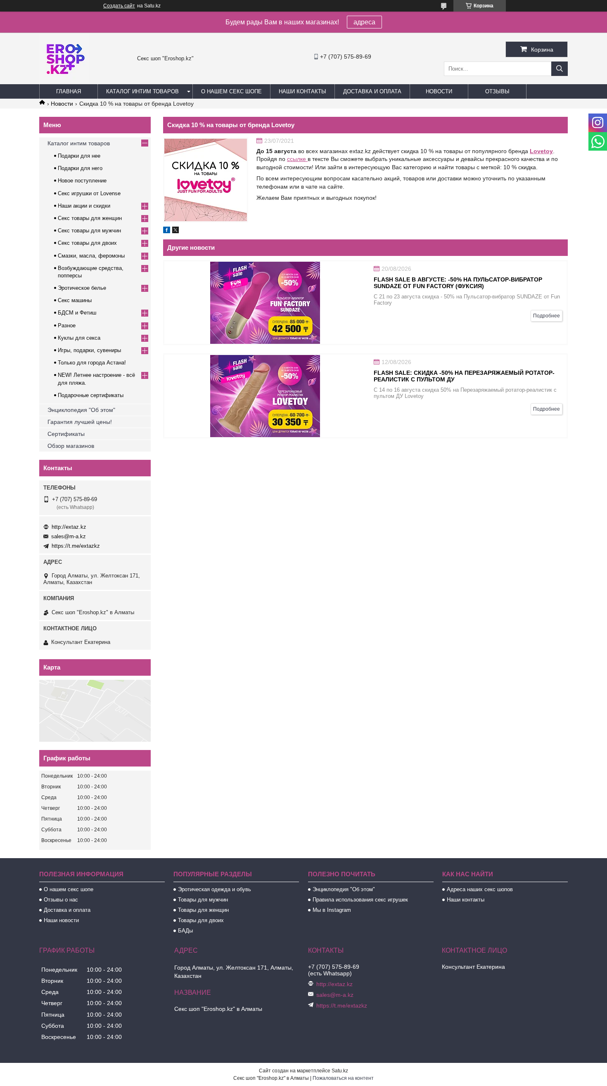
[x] (175, 231)
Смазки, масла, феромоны (91, 256)
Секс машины (75, 300)
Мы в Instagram (332, 910)
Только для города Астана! (92, 363)
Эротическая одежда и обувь (214, 889)
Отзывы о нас (61, 900)
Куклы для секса (79, 338)
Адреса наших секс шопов (480, 889)
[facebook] (166, 231)
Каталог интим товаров (142, 91)
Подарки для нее (79, 156)
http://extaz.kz (69, 527)
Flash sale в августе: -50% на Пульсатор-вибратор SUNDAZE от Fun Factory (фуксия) (458, 282)
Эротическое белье (82, 288)
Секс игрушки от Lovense (89, 193)
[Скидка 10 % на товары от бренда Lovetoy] (205, 179)
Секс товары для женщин (90, 218)
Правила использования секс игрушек (360, 900)
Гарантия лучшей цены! (79, 422)
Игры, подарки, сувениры (89, 350)
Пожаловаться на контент (343, 1078)
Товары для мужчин (203, 900)
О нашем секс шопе (231, 91)
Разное (67, 325)
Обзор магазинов (70, 445)
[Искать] (559, 69)
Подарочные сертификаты (90, 395)
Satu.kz (340, 1071)
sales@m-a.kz (68, 536)
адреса (364, 22)
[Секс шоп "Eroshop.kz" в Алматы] (64, 80)
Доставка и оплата (372, 91)
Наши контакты (302, 91)
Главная (68, 91)
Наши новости (61, 920)
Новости (439, 91)
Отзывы (497, 91)
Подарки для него (80, 168)
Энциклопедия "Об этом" (81, 410)
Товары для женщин (203, 910)
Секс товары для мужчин (89, 230)
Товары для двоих (201, 920)
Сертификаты (66, 434)
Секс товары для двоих (87, 243)
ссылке (297, 159)
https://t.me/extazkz (76, 546)
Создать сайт (119, 6)
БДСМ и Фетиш (77, 313)
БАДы (185, 930)
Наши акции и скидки (84, 206)
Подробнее (546, 316)
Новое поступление (82, 180)
